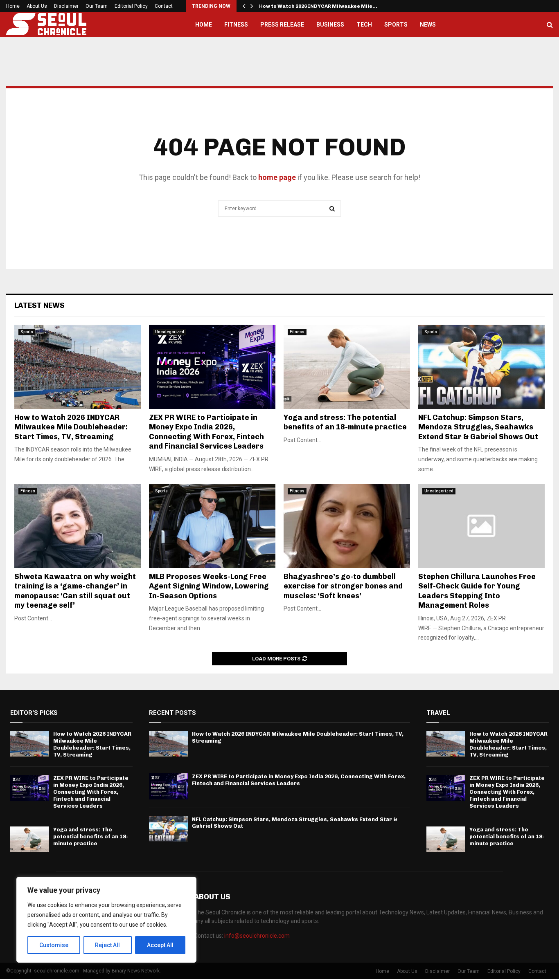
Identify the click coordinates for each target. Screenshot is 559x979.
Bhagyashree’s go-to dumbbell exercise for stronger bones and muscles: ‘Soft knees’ (343, 586)
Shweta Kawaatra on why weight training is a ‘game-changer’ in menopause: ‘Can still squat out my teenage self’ (75, 591)
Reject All (107, 945)
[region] (106, 920)
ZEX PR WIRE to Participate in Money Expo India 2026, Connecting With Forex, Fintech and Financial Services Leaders (206, 432)
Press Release (282, 24)
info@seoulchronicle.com (257, 935)
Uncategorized (169, 332)
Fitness (236, 24)
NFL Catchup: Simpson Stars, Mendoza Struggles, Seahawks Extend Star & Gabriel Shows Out (478, 427)
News (428, 24)
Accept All (160, 945)
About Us (37, 6)
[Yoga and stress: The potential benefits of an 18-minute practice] (347, 367)
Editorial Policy (131, 6)
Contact (164, 6)
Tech (364, 24)
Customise (53, 945)
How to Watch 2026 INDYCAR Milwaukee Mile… (318, 6)
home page (277, 177)
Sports (396, 24)
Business (330, 24)
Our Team (97, 6)
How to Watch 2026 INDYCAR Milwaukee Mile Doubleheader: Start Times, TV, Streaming (71, 427)
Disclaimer (66, 6)
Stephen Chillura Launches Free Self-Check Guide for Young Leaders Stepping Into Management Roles (477, 591)
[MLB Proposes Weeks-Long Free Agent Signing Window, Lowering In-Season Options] (212, 526)
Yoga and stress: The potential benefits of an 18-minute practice (345, 422)
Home (13, 6)
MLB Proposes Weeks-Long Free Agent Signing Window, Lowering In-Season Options (209, 586)
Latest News (39, 305)
